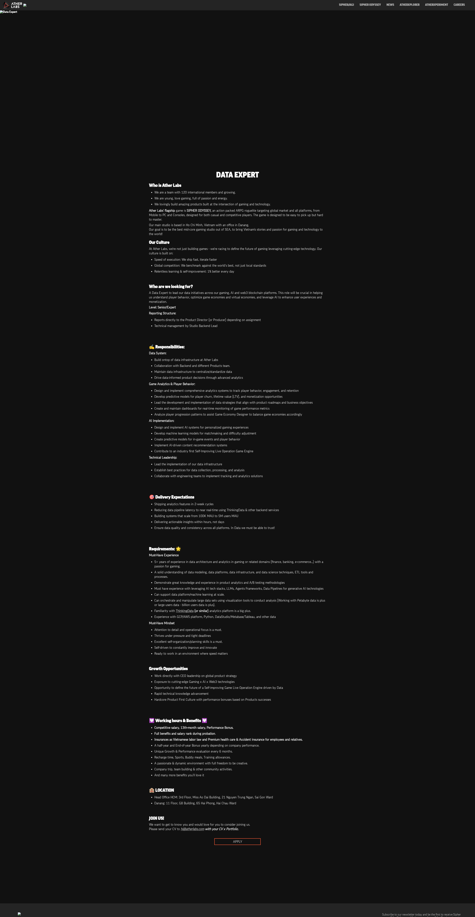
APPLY (237, 841)
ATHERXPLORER (410, 4)
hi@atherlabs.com (192, 829)
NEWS (390, 4)
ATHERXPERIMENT (436, 4)
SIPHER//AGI (346, 4)
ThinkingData (185, 611)
